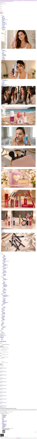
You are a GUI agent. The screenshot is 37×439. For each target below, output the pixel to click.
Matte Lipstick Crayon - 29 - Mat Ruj (3, 371)
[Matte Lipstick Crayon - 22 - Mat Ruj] (2, 391)
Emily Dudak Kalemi (4, 326)
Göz (1, 209)
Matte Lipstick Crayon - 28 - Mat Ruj (3, 378)
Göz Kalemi (2, 53)
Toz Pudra (3, 26)
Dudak (1, 79)
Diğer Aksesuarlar (3, 313)
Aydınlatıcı (2, 17)
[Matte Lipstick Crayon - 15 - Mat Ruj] (2, 374)
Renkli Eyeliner (3, 50)
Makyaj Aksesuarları (4, 416)
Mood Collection (2, 189)
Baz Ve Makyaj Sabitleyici (4, 272)
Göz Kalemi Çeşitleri (4, 417)
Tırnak (1, 210)
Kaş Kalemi (4, 289)
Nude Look (2, 188)
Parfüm (2, 167)
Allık (1, 15)
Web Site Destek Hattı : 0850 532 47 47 (10, 1)
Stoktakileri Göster (2, 365)
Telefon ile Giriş (2, 332)
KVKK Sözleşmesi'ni (3, 413)
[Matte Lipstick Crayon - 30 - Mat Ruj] (2, 367)
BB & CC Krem (2, 19)
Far (1, 51)
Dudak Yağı (2, 85)
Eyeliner (2, 49)
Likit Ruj (4, 298)
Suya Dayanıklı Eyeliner (5, 279)
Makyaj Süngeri (2, 147)
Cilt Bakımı (2, 308)
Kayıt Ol (3, 335)
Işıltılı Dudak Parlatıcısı (5, 296)
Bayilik (3, 420)
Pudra (2, 269)
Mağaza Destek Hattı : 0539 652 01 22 (3, 1)
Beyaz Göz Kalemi (5, 285)
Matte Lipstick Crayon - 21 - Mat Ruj (3, 395)
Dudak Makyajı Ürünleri (4, 415)
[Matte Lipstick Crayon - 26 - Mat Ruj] (2, 384)
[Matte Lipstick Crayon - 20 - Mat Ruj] (2, 398)
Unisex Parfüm (3, 316)
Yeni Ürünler (2, 229)
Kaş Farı (4, 288)
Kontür (2, 28)
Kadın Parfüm (2, 168)
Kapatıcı (3, 266)
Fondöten (2, 21)
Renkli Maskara (3, 59)
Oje (1, 105)
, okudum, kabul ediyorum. (5, 413)
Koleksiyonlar (2, 317)
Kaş (1, 56)
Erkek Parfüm (3, 315)
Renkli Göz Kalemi (5, 284)
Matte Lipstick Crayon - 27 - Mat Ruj (3, 381)
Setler (1, 230)
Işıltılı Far (3, 52)
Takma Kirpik (2, 146)
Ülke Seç (3, 419)
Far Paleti (4, 282)
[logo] (18, 2)
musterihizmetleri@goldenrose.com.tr (5, 429)
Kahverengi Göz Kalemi (4, 55)
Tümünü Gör (4, 256)
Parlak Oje (3, 106)
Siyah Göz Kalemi (5, 286)
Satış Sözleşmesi (3, 425)
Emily (1, 231)
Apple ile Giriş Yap (1, 337)
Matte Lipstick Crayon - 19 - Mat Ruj (3, 402)
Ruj (2, 297)
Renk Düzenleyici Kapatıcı (4, 24)
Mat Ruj (4, 299)
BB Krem (3, 20)
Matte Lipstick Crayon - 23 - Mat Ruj (3, 388)
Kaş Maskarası (3, 57)
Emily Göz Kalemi (3, 232)
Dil (1, 329)
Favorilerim (2, 328)
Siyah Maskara (4, 292)
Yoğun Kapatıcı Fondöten (4, 23)
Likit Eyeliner (4, 278)
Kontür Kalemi (3, 29)
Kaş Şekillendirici (3, 58)
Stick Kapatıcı (3, 25)
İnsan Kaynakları (3, 421)
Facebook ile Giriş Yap (2, 336)
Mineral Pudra (3, 27)
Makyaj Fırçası (3, 312)
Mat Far (4, 281)
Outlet (1, 320)
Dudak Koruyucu (3, 301)
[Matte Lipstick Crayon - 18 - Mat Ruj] (2, 405)
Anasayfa (2, 338)
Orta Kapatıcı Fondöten (4, 22)
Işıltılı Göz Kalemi (4, 54)
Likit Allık (3, 16)
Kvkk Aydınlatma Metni (4, 424)
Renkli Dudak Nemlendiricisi (4, 84)
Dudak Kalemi (2, 83)
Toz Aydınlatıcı (3, 18)
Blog (2, 422)
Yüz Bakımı (3, 309)
